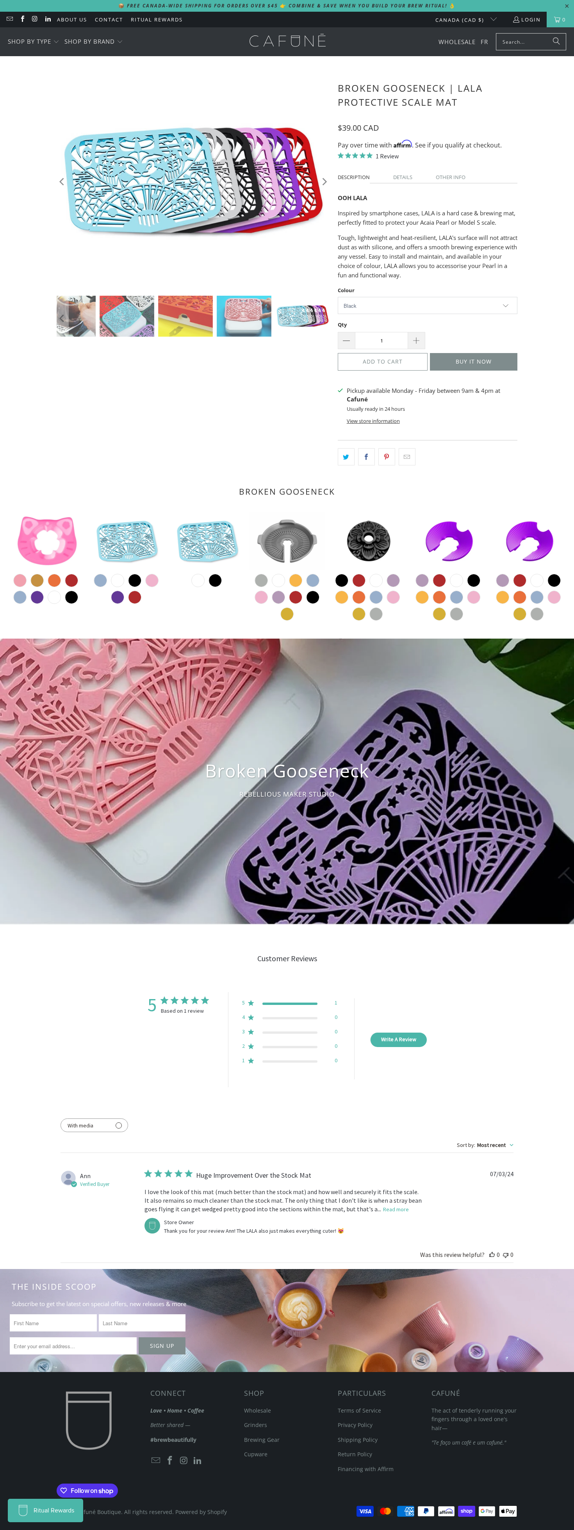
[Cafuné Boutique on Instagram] (34, 19)
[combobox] (485, 1144)
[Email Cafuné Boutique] (9, 19)
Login (531, 19)
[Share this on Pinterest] (386, 456)
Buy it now (474, 361)
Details (402, 177)
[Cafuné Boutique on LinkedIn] (47, 19)
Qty (342, 324)
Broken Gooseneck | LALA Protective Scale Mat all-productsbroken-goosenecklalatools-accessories (126, 541)
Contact (109, 19)
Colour (346, 290)
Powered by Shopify (201, 1512)
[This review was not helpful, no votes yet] (505, 1254)
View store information (373, 420)
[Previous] (62, 182)
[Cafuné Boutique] (288, 41)
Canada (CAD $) (460, 19)
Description (354, 177)
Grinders (255, 1425)
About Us (72, 19)
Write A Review (398, 1039)
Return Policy (355, 1454)
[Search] (556, 41)
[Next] (324, 182)
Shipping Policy (358, 1439)
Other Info (450, 177)
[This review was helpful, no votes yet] (492, 1254)
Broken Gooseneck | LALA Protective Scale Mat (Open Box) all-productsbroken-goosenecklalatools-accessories (206, 541)
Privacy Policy (355, 1425)
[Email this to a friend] (407, 456)
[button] (33, 42)
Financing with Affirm (366, 1469)
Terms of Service (359, 1410)
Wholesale (257, 1410)
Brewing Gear (262, 1439)
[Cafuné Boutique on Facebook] (21, 19)
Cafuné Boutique (99, 1512)
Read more (396, 1209)
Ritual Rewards (157, 19)
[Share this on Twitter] (346, 456)
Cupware (255, 1454)
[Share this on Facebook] (366, 456)
